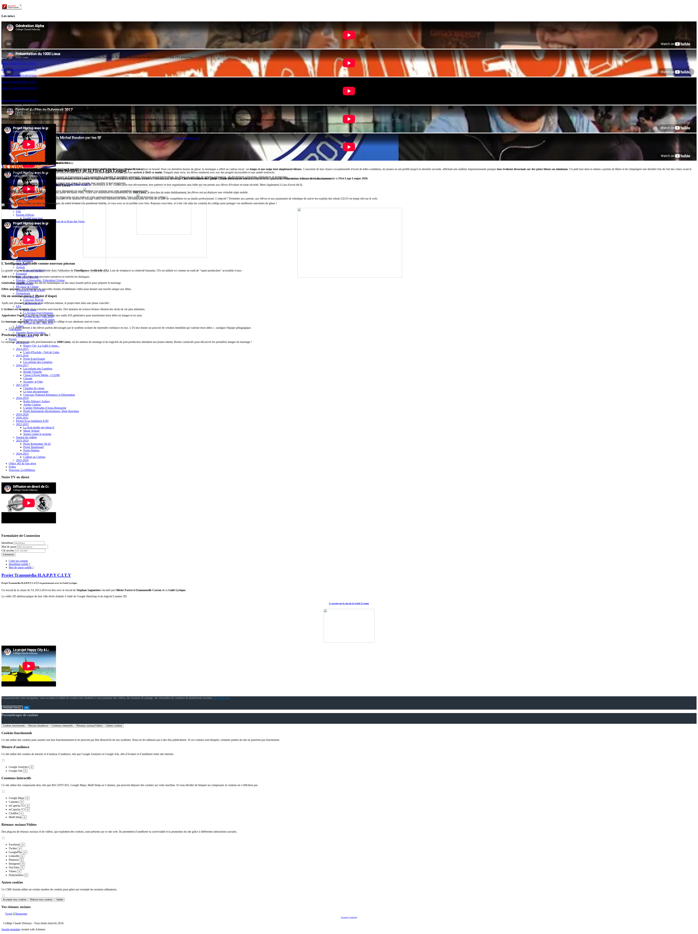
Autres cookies (114, 725)
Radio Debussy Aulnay (36, 401)
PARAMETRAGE (12, 707)
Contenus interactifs (62, 725)
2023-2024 (22, 440)
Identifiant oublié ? (19, 564)
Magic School (31, 430)
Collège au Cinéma (34, 456)
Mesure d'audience (38, 725)
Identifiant (7, 542)
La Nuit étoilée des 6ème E (38, 427)
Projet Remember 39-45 (37, 443)
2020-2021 (22, 417)
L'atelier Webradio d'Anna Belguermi (44, 407)
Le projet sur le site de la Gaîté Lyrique (349, 603)
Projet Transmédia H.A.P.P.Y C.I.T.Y (36, 575)
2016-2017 (22, 365)
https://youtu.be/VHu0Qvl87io (19, 69)
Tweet (8, 913)
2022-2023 (22, 424)
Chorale (27, 378)
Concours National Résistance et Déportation (49, 394)
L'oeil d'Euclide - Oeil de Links (41, 352)
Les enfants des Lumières (37, 362)
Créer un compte (18, 560)
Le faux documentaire (35, 391)
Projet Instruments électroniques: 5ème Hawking (51, 411)
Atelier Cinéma (32, 404)
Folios (12, 466)
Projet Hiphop (31, 450)
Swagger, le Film (33, 381)
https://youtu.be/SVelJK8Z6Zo (19, 75)
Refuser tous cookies (41, 899)
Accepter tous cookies (15, 899)
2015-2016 (22, 355)
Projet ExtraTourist (34, 358)
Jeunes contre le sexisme (37, 434)
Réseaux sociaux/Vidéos (90, 725)
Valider (59, 899)
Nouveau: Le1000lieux (22, 470)
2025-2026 (22, 460)
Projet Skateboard (33, 447)
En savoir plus (221, 697)
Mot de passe (9, 546)
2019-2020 (22, 414)
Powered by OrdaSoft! (349, 917)
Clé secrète (8, 550)
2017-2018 (22, 385)
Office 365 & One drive (22, 463)
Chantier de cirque (33, 388)
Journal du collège (26, 437)
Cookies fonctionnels (14, 725)
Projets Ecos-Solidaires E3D (32, 420)
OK (26, 707)
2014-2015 (22, 349)
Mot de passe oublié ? (21, 567)
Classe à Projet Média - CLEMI (41, 375)
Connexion (8, 554)
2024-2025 (22, 453)
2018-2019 (22, 398)
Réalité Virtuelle (32, 371)
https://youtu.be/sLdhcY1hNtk (18, 63)
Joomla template (10, 929)
